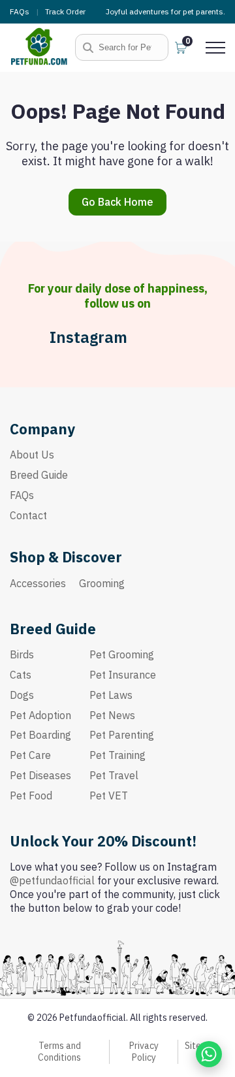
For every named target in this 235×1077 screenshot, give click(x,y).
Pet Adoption (40, 715)
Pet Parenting (121, 734)
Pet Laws (111, 694)
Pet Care (30, 755)
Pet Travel (113, 775)
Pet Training (117, 755)
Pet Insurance (122, 674)
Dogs (22, 694)
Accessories (38, 583)
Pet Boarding (40, 734)
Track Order (65, 11)
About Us (32, 454)
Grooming (102, 583)
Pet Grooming (121, 654)
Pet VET (108, 795)
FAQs (19, 11)
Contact (28, 515)
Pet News (112, 715)
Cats (20, 674)
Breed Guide (39, 474)
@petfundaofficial (52, 880)
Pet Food (31, 795)
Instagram (88, 337)
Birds (22, 654)
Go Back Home (117, 201)
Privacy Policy (144, 1051)
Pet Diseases (40, 775)
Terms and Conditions (59, 1051)
